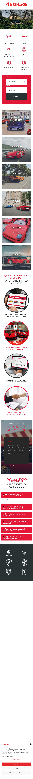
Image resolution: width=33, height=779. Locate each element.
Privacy (16, 776)
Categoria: (9, 77)
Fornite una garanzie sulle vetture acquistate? (14, 530)
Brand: (8, 85)
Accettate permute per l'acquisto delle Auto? (13, 495)
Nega (16, 768)
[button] (30, 744)
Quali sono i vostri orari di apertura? (14, 522)
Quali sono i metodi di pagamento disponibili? (13, 507)
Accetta (16, 764)
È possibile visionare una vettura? (14, 514)
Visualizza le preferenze (16, 773)
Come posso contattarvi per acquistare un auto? (15, 537)
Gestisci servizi (16, 759)
